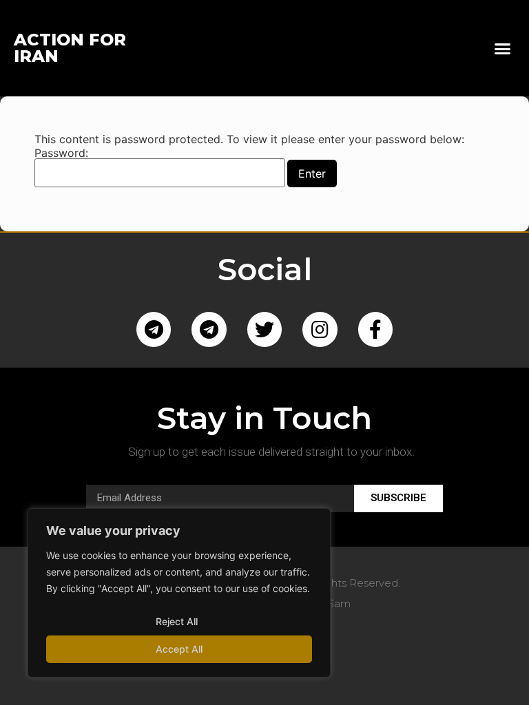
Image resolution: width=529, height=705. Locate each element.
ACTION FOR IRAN (70, 48)
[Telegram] (153, 329)
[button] (502, 48)
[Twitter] (264, 329)
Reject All (177, 621)
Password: (61, 153)
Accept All (179, 649)
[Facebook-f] (375, 329)
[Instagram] (319, 329)
